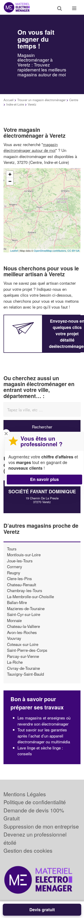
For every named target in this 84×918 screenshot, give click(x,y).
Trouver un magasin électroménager (41, 100)
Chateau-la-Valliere (23, 626)
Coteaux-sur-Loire (22, 644)
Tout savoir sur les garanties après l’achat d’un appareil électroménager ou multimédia (44, 736)
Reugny (13, 572)
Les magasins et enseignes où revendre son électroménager (44, 721)
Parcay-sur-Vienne (23, 656)
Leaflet (14, 250)
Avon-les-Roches (22, 632)
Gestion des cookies (28, 850)
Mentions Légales (25, 794)
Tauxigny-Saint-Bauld (25, 674)
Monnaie (14, 620)
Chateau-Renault (21, 584)
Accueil (9, 100)
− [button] (9, 181)
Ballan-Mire (17, 602)
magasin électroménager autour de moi (31, 147)
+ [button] (9, 174)
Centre (73, 100)
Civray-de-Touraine (23, 668)
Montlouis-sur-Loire (24, 554)
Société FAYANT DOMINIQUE (42, 491)
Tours (12, 549)
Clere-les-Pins (19, 578)
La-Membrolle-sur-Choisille (30, 596)
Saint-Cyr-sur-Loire (23, 614)
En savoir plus (44, 479)
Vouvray (14, 638)
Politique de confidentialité (35, 802)
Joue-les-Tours (20, 561)
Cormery (14, 566)
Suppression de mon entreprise (41, 826)
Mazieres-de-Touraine (26, 608)
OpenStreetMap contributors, (50, 250)
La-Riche (15, 662)
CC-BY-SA (73, 250)
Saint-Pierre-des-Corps (27, 650)
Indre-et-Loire (15, 104)
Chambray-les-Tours (24, 590)
